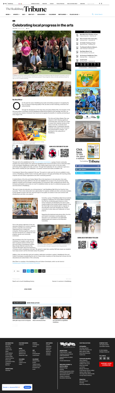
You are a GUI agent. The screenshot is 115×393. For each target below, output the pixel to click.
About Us (7, 346)
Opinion (21, 360)
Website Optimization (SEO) (67, 371)
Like (98, 166)
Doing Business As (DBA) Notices (66, 358)
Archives (48, 354)
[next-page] (16, 325)
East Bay (81, 382)
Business (21, 352)
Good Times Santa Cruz (85, 349)
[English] (19, 3)
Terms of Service (9, 358)
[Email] (40, 271)
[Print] (43, 271)
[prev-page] (14, 325)
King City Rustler (83, 365)
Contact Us (8, 348)
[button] (96, 14)
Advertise (7, 370)
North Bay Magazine (84, 384)
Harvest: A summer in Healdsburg (61, 281)
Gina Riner (15, 28)
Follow (97, 169)
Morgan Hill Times (84, 368)
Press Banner (82, 370)
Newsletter (8, 344)
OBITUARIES (49, 343)
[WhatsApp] (36, 271)
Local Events (35, 355)
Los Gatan (82, 367)
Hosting (62, 369)
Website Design (64, 368)
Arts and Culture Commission (43, 162)
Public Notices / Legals (66, 352)
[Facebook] (99, 4)
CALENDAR (35, 359)
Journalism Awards (104, 346)
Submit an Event (36, 366)
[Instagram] (101, 4)
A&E (14, 20)
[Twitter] (28, 271)
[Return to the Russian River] (42, 312)
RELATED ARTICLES (19, 303)
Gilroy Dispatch (83, 360)
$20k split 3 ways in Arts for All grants (22, 320)
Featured (21, 344)
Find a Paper (8, 354)
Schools (34, 346)
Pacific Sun (82, 354)
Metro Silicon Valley (84, 351)
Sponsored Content (65, 374)
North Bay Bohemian (84, 353)
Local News (22, 350)
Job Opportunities (104, 344)
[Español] (21, 3)
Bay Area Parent (83, 381)
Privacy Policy (9, 356)
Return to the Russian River (39, 320)
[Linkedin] (32, 271)
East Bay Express (83, 348)
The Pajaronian (83, 373)
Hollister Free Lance (84, 363)
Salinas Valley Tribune (85, 372)
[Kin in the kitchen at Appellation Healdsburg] (62, 312)
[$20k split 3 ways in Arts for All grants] (22, 312)
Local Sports (35, 344)
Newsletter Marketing (65, 378)
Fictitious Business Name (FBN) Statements (66, 354)
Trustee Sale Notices (65, 360)
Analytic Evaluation (65, 376)
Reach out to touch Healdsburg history (23, 281)
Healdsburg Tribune (84, 362)
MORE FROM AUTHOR (33, 303)
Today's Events (36, 364)
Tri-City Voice (82, 375)
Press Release (9, 353)
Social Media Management (66, 373)
